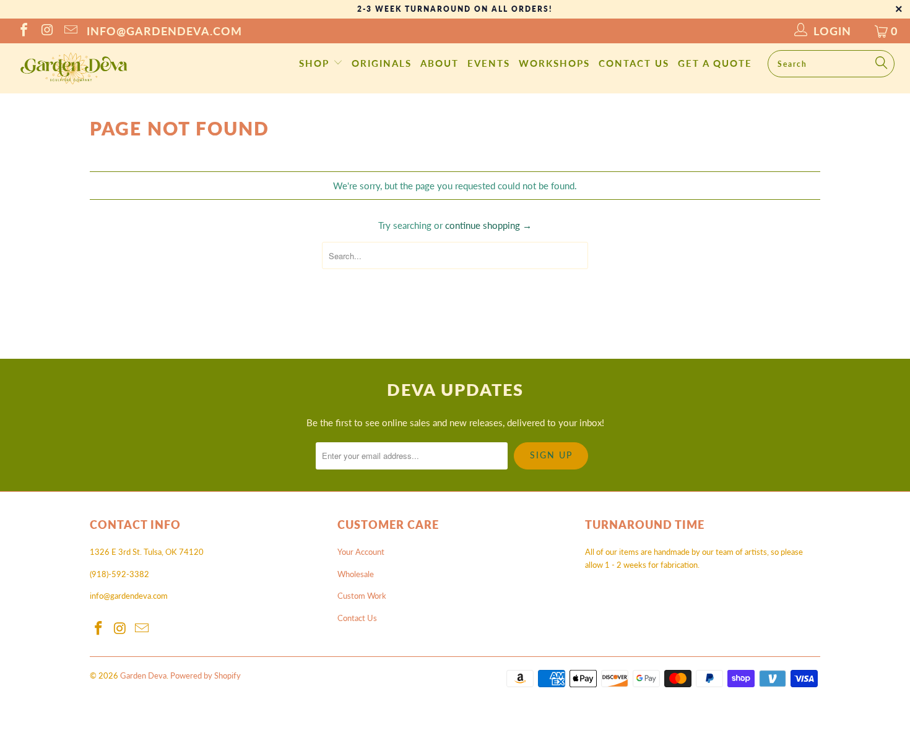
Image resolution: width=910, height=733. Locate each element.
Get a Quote (715, 63)
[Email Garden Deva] (70, 31)
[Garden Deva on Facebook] (22, 31)
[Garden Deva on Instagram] (46, 31)
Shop (316, 63)
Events (488, 63)
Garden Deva (143, 675)
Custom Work (361, 596)
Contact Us (634, 63)
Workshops (554, 63)
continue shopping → (488, 225)
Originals (382, 63)
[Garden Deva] (72, 68)
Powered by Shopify (205, 675)
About (439, 63)
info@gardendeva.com (164, 31)
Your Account (360, 552)
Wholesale (355, 574)
